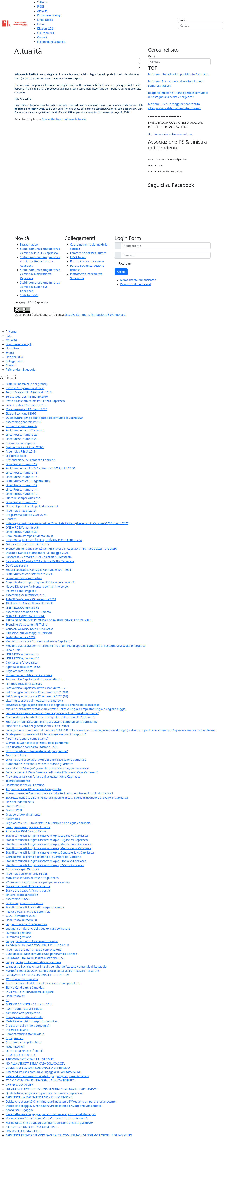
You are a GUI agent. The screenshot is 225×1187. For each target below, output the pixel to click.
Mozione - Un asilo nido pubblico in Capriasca (178, 74)
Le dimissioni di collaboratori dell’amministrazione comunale (46, 760)
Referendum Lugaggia (51, 41)
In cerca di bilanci (17, 1030)
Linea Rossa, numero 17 (21, 485)
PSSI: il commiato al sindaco (24, 1009)
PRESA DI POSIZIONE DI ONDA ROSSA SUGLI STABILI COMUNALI (48, 620)
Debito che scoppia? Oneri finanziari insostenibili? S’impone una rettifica (54, 1106)
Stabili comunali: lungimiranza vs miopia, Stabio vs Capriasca (46, 861)
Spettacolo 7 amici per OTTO (25, 447)
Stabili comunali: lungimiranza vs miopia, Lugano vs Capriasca (40, 287)
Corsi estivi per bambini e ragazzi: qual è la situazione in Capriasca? (50, 717)
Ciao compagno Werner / (22, 869)
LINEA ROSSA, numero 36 (22, 654)
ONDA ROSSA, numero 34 (23, 527)
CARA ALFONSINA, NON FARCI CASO (29, 629)
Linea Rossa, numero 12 (21, 464)
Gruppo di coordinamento (23, 814)
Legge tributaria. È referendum (26, 924)
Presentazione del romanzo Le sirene (30, 460)
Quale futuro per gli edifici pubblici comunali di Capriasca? (44, 418)
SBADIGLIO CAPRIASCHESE (23, 1131)
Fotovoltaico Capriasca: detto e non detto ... (34, 679)
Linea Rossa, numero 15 (21, 494)
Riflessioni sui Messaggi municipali (29, 633)
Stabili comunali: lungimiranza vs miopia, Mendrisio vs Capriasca (40, 274)
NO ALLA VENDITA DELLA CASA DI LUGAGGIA (35, 1063)
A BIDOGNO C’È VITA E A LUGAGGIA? (30, 1059)
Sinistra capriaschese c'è (22, 895)
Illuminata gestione (18, 933)
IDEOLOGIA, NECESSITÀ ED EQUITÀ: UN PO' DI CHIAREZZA (44, 540)
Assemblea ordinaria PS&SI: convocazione (33, 949)
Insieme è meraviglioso (21, 591)
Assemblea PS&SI (17, 899)
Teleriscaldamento (18, 781)
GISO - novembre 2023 (21, 916)
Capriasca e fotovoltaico (22, 662)
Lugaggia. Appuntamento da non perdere (33, 962)
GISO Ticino (78, 257)
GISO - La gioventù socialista (24, 903)
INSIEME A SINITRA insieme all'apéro (30, 992)
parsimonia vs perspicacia (23, 1013)
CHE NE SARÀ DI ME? (19, 1085)
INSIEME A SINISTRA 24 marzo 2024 (29, 1004)
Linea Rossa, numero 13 (21, 473)
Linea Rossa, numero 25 (21, 439)
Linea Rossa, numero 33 (21, 532)
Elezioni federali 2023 (20, 802)
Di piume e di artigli (49, 15)
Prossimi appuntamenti (21, 426)
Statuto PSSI (14, 810)
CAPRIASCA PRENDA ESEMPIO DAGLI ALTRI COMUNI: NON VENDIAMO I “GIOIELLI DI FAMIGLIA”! (69, 1135)
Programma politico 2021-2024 (26, 515)
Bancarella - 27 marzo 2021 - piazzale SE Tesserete (39, 557)
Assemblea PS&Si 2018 (21, 451)
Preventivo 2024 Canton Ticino (26, 831)
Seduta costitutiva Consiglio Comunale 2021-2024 (38, 570)
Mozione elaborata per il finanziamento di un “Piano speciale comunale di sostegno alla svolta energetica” (76, 646)
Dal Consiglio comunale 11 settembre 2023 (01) (37, 692)
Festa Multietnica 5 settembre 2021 (29, 574)
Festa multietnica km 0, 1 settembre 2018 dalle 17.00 (40, 468)
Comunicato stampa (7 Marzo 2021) (29, 536)
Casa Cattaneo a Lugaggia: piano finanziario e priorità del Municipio (51, 1114)
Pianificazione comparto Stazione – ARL (32, 747)
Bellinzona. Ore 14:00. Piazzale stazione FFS (34, 958)
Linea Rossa (45, 19)
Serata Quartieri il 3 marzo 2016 (27, 397)
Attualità (42, 10)
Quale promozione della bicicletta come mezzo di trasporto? (46, 734)
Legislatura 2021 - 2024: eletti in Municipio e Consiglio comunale (48, 823)
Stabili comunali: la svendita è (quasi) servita (35, 907)
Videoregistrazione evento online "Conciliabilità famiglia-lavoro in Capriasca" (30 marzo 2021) (67, 523)
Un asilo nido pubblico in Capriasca (29, 675)
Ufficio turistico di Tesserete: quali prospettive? (37, 751)
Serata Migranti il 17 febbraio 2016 (29, 392)
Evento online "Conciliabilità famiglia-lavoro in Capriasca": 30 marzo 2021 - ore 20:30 (61, 548)
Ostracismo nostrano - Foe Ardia (27, 544)
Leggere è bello (16, 456)
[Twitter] (143, 63)
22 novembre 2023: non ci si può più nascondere (38, 882)
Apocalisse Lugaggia (19, 1110)
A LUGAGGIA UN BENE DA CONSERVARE (32, 1127)
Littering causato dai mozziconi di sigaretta (34, 700)
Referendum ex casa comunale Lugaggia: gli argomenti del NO (47, 1076)
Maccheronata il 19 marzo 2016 (26, 409)
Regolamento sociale (19, 671)
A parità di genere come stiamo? (27, 738)
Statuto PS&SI (29, 295)
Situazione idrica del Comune (25, 785)
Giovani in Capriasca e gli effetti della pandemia (37, 743)
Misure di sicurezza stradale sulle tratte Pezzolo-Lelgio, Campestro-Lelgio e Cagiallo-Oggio (66, 709)
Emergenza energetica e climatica (28, 827)
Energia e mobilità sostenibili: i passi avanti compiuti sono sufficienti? (51, 722)
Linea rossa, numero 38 (21, 920)
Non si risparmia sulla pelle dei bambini (32, 506)
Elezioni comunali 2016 (21, 413)
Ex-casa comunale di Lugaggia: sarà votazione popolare (42, 983)
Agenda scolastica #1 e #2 (23, 667)
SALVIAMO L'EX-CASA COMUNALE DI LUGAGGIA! (37, 945)
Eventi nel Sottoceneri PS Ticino (26, 624)
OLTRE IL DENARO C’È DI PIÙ (24, 1051)
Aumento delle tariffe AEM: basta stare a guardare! (39, 764)
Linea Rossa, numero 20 (21, 435)
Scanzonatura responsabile (24, 578)
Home (44, 2)
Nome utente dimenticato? (138, 280)
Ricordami (125, 263)
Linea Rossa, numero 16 (21, 477)
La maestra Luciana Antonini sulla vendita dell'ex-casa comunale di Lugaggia (56, 966)
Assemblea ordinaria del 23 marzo (28, 612)
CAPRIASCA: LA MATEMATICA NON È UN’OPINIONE (39, 1097)
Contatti (42, 37)
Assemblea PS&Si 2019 (21, 511)
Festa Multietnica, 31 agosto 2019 (28, 481)
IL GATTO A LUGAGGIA (20, 1055)
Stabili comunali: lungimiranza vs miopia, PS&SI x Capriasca (45, 865)
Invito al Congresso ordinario (25, 388)
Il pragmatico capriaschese (23, 1042)
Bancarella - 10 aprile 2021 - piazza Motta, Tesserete (40, 561)
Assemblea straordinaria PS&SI (26, 874)
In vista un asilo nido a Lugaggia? (27, 1025)
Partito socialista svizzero (87, 261)
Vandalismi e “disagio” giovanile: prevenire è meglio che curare (47, 768)
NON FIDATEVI (15, 1047)
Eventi (41, 24)
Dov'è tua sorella (17, 565)
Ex (7, 1000)
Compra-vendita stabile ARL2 (25, 1034)
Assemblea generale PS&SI (23, 422)
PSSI (40, 6)
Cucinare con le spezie (20, 443)
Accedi (121, 272)
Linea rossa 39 (15, 996)
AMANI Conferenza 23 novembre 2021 (31, 599)
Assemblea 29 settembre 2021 (26, 595)
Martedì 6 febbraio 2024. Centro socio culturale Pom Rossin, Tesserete (52, 971)
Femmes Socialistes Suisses (88, 253)
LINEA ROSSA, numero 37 (22, 658)
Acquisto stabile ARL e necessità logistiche (33, 789)
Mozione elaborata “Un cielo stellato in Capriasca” (39, 641)
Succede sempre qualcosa (23, 498)
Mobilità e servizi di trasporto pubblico (31, 1021)
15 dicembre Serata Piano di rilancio (29, 603)
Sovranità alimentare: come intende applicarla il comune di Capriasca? (52, 713)
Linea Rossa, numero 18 (21, 502)
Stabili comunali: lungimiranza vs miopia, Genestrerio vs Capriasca (40, 261)
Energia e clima (16, 755)
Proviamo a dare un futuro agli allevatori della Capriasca (43, 776)
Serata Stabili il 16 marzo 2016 (25, 405)
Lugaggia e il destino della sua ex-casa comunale (38, 928)
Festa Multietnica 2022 (20, 637)
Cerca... (182, 20)
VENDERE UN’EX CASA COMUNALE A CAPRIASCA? (38, 1068)
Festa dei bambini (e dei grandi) (26, 384)
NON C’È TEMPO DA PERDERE (25, 616)
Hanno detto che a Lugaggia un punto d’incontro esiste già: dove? (49, 1123)
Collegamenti (45, 32)
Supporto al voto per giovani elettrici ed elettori (37, 726)
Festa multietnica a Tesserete (25, 430)
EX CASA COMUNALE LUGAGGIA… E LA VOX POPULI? (40, 1080)
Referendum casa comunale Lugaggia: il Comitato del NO (44, 1072)
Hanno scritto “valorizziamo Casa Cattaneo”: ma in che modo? (47, 1118)
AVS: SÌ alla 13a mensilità (22, 979)
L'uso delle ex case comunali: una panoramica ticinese (41, 954)
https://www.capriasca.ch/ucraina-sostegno (170, 134)
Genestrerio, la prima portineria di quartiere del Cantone (43, 857)
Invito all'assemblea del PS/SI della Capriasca (35, 401)
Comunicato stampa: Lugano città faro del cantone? (40, 582)
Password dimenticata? (135, 284)
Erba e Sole (13, 650)
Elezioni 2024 (45, 28)
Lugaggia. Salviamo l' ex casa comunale (32, 941)
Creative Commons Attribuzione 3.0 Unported (95, 315)
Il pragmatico (29, 244)
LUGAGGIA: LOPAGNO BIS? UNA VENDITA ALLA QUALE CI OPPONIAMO (52, 1089)
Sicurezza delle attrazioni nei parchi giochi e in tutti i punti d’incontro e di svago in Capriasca (67, 798)
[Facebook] (143, 59)
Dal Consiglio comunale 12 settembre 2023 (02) (37, 696)
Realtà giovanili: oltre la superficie (28, 912)
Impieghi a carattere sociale (24, 1017)
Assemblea (13, 819)
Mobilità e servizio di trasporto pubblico (32, 878)
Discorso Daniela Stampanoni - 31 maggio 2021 (37, 553)
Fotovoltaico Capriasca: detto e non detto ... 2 (36, 688)
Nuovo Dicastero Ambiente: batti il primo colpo (37, 586)
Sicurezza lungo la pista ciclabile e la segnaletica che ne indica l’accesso (53, 705)
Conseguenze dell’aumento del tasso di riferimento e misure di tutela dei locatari (59, 793)
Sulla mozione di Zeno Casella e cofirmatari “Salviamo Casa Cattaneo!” (52, 772)
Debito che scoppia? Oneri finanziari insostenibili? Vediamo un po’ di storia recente (61, 1101)
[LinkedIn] (143, 67)
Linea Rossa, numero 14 (21, 489)
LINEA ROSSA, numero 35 (22, 608)
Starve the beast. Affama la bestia (64, 119)
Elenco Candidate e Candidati (25, 987)
